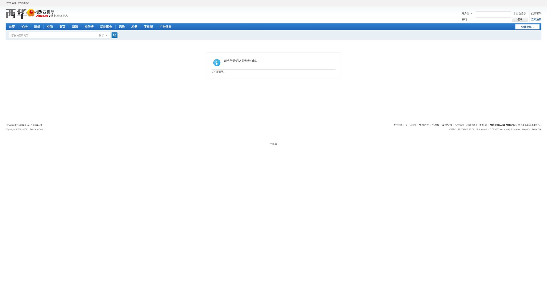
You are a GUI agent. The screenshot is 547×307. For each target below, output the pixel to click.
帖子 (101, 35)
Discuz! (22, 124)
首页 (12, 26)
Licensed (37, 124)
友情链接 (447, 124)
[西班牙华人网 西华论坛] (37, 18)
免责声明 (424, 124)
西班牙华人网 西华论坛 (503, 124)
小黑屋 (436, 124)
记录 (122, 26)
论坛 (25, 26)
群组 (37, 26)
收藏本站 (23, 2)
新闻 (75, 26)
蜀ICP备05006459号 (529, 124)
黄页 (62, 26)
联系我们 (471, 124)
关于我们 (398, 124)
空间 (50, 26)
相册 (134, 26)
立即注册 (536, 19)
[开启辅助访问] (540, 3)
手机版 (148, 26)
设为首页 (11, 2)
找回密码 (536, 13)
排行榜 (89, 26)
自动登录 (521, 13)
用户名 (465, 13)
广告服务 (166, 26)
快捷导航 (526, 26)
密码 (464, 19)
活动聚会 (106, 26)
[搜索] (114, 35)
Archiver (459, 124)
